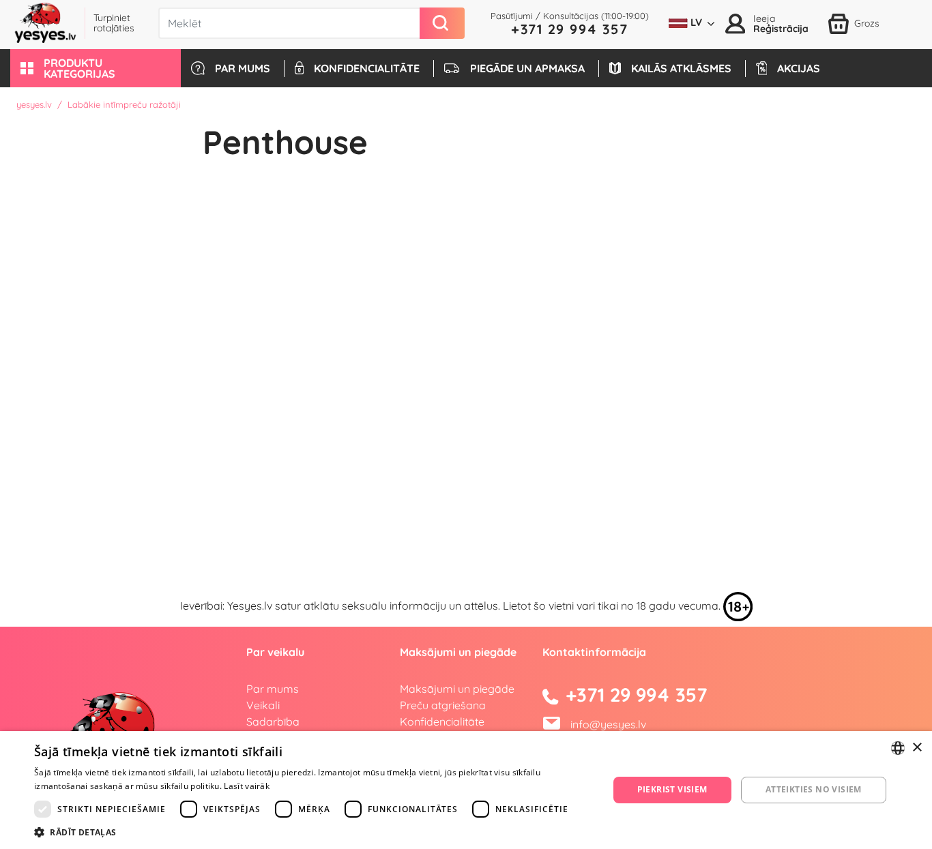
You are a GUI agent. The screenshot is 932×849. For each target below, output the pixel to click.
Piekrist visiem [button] (672, 789)
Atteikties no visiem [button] (814, 789)
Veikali (263, 705)
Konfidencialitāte (442, 721)
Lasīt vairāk (247, 786)
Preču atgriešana (443, 705)
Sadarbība (273, 721)
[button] (95, 68)
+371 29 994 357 (569, 29)
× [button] (917, 748)
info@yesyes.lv (608, 724)
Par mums (272, 689)
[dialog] (466, 790)
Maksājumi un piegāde (457, 689)
